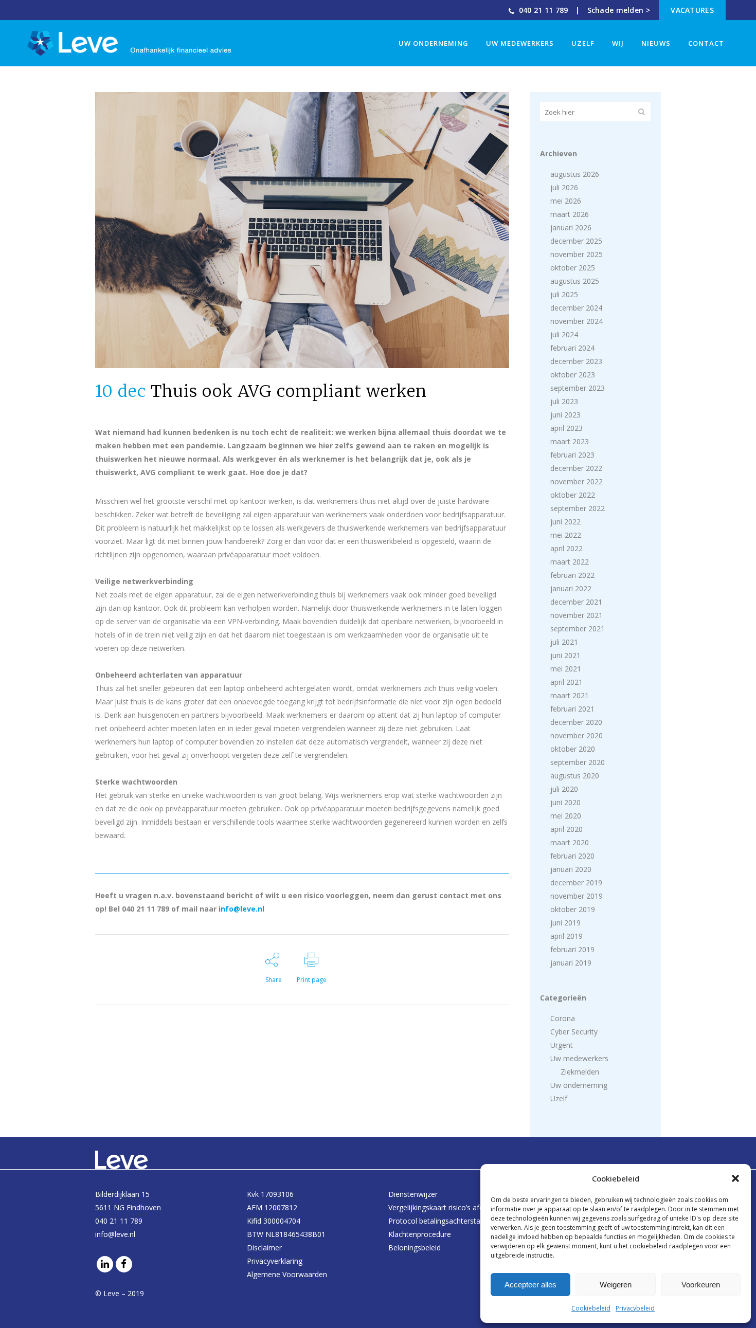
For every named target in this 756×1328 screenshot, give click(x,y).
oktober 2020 (572, 749)
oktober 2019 (572, 909)
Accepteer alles (530, 1284)
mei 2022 (565, 535)
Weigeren (616, 1284)
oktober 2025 (572, 267)
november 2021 (576, 615)
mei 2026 (565, 201)
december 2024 (576, 308)
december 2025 (576, 241)
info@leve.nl (241, 909)
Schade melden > (619, 10)
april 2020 (566, 829)
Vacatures (692, 10)
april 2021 (566, 682)
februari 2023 (572, 455)
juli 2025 (564, 294)
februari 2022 (572, 575)
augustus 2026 (574, 174)
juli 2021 (564, 642)
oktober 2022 (572, 495)
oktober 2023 (572, 374)
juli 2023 (564, 401)
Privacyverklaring (274, 1261)
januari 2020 (570, 869)
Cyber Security (574, 1031)
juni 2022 (565, 521)
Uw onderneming (578, 1085)
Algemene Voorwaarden (287, 1274)
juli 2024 (564, 334)
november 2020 (576, 735)
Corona (562, 1018)
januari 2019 (570, 963)
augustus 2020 (574, 775)
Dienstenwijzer (413, 1194)
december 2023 (576, 361)
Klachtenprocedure (419, 1234)
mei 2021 (565, 669)
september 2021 (577, 628)
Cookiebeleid (590, 1308)
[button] (735, 1178)
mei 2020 (565, 816)
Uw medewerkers (579, 1058)
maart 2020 (569, 842)
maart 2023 (569, 441)
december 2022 (576, 468)
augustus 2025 (574, 281)
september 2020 (577, 762)
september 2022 (577, 508)
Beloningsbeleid (414, 1247)
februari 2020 (572, 856)
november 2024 (576, 321)
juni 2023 (565, 415)
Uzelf (558, 1098)
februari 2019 (572, 949)
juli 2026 (564, 187)
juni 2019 (565, 922)
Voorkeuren (700, 1284)
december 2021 (576, 602)
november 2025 (576, 254)
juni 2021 (565, 655)
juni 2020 (565, 802)
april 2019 (566, 936)
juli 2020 (564, 789)
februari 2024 (572, 348)
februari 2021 (572, 709)
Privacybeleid (635, 1308)
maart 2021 (569, 695)
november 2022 (576, 481)
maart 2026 (569, 214)
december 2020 (576, 722)
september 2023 (577, 388)
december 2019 (576, 882)
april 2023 (566, 428)
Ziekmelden (580, 1072)
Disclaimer (264, 1247)
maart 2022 (569, 562)
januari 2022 (570, 588)
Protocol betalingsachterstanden (442, 1221)
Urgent (561, 1045)
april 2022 (566, 548)
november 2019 (576, 896)
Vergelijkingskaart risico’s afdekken (445, 1207)
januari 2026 (570, 227)
